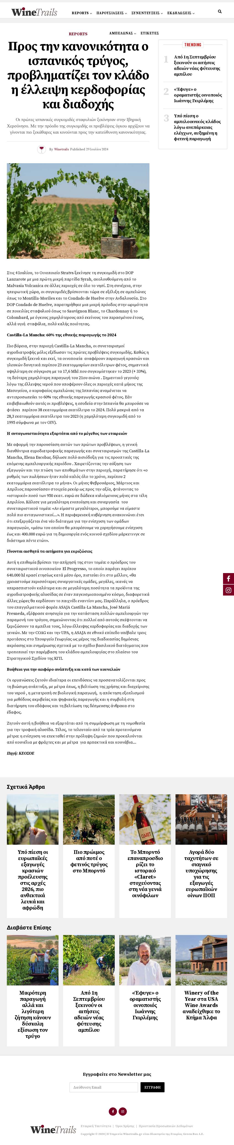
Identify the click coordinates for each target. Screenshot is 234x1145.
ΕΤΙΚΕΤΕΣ (150, 33)
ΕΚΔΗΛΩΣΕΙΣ (179, 13)
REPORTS (80, 13)
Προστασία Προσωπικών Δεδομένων (166, 1126)
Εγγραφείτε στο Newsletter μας (117, 1074)
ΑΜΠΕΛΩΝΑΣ (121, 33)
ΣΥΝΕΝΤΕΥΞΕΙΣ (145, 13)
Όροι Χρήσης (124, 1126)
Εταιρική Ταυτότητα (96, 1126)
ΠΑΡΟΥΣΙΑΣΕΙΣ (110, 13)
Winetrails (61, 149)
